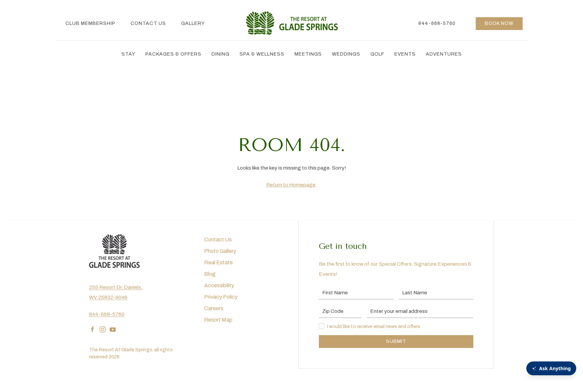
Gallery (193, 23)
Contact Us (148, 23)
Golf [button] (377, 54)
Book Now (499, 23)
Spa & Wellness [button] (262, 54)
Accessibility (219, 285)
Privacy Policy (221, 297)
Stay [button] (128, 54)
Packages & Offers (173, 54)
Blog (210, 274)
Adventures (444, 54)
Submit (396, 341)
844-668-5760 (436, 23)
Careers (213, 308)
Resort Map (218, 320)
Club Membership (90, 23)
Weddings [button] (346, 54)
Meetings (308, 54)
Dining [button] (220, 54)
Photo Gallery (220, 251)
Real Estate (218, 262)
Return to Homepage (290, 184)
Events (405, 54)
